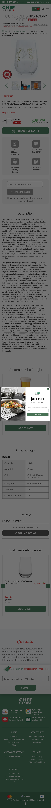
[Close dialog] (48, 389)
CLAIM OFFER (38, 414)
